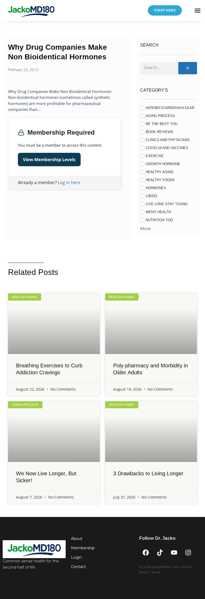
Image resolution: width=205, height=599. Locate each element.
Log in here (69, 182)
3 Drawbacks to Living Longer (148, 473)
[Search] (187, 68)
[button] (197, 10)
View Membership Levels (49, 159)
